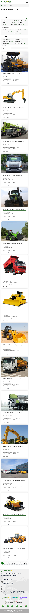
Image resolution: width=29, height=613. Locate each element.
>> (26, 563)
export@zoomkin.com (8, 588)
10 (24, 563)
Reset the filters (7, 48)
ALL (2, 13)
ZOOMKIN (5, 5)
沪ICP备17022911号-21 (14, 611)
